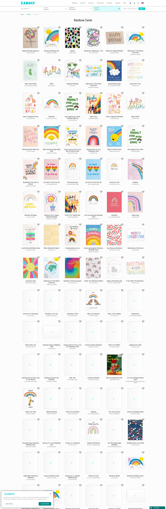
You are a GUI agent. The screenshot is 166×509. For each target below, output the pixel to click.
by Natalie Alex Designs (114, 250)
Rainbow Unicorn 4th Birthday (51, 379)
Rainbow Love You (51, 314)
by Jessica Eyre (135, 184)
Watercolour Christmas (135, 248)
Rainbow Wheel (114, 476)
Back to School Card (114, 149)
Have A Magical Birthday (114, 117)
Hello (51, 84)
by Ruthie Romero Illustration (114, 446)
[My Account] (134, 3)
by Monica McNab (30, 52)
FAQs (124, 3)
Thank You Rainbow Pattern (93, 281)
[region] (27, 499)
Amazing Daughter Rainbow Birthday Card (93, 249)
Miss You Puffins (114, 345)
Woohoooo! (135, 314)
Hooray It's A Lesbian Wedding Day (72, 477)
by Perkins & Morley (93, 315)
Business (117, 3)
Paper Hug (135, 215)
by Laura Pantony (30, 151)
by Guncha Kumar (72, 250)
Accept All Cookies (45, 503)
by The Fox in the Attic (51, 118)
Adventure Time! (72, 314)
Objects (29, 14)
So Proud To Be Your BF (93, 182)
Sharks (72, 51)
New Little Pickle (30, 84)
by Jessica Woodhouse (93, 218)
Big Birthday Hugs (114, 84)
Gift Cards (109, 3)
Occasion (82, 3)
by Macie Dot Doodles (52, 52)
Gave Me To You (135, 84)
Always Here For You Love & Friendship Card (72, 346)
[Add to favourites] (38, 27)
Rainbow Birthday (31, 215)
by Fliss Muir (72, 348)
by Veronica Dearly (93, 52)
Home (22, 14)
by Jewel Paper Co (72, 445)
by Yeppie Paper (51, 348)
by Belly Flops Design (52, 413)
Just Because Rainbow (114, 248)
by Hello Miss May (30, 118)
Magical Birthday (72, 84)
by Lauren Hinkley (30, 217)
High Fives (93, 117)
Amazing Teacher (93, 378)
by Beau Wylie (72, 52)
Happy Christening (93, 443)
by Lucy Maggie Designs (51, 184)
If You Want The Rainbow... (135, 281)
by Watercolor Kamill (114, 379)
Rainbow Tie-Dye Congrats (73, 281)
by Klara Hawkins (135, 445)
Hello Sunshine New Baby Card (51, 150)
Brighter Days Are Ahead (135, 443)
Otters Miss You (30, 345)
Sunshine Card (31, 281)
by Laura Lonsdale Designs (114, 282)
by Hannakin (72, 85)
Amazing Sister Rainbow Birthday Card (30, 444)
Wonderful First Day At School (30, 183)
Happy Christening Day (114, 281)
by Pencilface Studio (30, 250)
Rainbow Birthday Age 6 (135, 476)
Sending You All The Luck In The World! (30, 379)
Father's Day (100, 3)
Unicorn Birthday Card (51, 476)
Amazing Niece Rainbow (93, 345)
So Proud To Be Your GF (51, 182)
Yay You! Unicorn (114, 412)
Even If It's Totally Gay (72, 215)
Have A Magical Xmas (30, 117)
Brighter (135, 182)
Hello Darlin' (135, 117)
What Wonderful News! (51, 248)
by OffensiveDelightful (93, 118)
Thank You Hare (30, 412)
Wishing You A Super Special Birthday (51, 216)
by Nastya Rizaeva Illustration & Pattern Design (135, 382)
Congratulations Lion (72, 248)
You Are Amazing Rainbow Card (93, 216)
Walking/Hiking (51, 412)
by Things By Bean (72, 120)
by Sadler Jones (93, 153)
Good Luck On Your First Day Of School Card (72, 150)
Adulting (93, 412)
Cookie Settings (9, 503)
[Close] (50, 494)
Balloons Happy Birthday (114, 51)
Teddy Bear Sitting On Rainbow (30, 477)
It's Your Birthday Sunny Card (135, 379)
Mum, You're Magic (114, 314)
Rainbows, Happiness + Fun (93, 51)
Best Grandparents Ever (114, 378)
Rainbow (52, 117)
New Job (72, 378)
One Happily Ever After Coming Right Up (72, 117)
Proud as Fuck (93, 476)
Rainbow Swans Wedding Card (51, 346)
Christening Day (72, 182)
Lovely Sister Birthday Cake (30, 248)
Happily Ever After (135, 345)
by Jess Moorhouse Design (30, 85)
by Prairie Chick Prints (114, 184)
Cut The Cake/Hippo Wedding (114, 444)
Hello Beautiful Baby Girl (30, 149)
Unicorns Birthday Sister (135, 412)
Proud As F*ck (114, 182)
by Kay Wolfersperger (114, 413)
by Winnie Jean (51, 85)
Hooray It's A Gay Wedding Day (51, 444)
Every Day (91, 3)
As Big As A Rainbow (72, 443)
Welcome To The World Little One (135, 52)
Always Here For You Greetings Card (93, 150)
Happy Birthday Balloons (30, 51)
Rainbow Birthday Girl (51, 51)
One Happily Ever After (135, 149)
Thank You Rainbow (72, 412)
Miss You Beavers (93, 314)
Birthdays (74, 3)
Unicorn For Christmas (30, 314)
